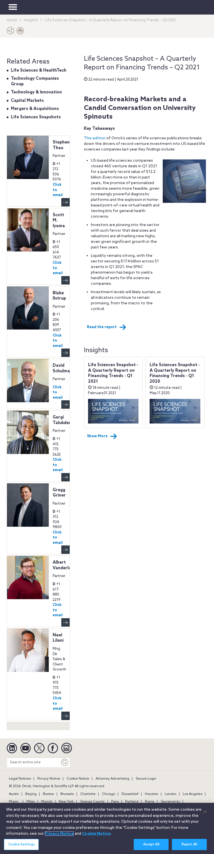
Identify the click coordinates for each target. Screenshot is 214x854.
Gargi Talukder (62, 420)
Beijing (31, 794)
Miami (13, 802)
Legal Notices (20, 779)
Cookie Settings (21, 844)
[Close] (205, 812)
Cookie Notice (78, 779)
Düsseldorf (129, 794)
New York (66, 802)
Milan (30, 802)
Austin (14, 794)
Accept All (151, 844)
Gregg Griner (59, 493)
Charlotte (88, 794)
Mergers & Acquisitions (35, 108)
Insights (31, 20)
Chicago (108, 794)
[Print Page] (20, 32)
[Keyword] (65, 762)
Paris (115, 802)
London (170, 794)
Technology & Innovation (36, 92)
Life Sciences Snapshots (36, 117)
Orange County (92, 802)
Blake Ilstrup (59, 296)
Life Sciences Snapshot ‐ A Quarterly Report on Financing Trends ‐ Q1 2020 (175, 373)
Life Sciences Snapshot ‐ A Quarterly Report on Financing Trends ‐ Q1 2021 (113, 373)
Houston (151, 794)
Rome (149, 802)
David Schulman (62, 368)
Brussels (67, 794)
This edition (95, 138)
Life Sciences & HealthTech (38, 70)
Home (12, 20)
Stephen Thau (61, 145)
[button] (10, 32)
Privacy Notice (48, 779)
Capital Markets (27, 100)
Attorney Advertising (112, 779)
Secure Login (146, 779)
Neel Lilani (58, 638)
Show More (97, 436)
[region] (107, 828)
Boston (48, 794)
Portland (131, 802)
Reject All (189, 844)
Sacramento (170, 802)
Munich (46, 802)
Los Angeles (192, 794)
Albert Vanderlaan (64, 565)
